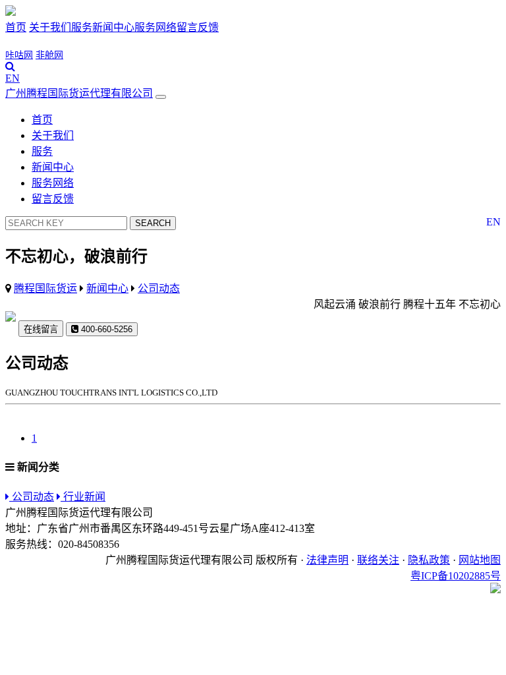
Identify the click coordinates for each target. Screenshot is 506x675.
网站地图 (480, 560)
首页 (15, 27)
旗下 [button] (20, 42)
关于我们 (50, 27)
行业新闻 (83, 496)
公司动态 (159, 288)
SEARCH (153, 223)
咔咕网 (19, 55)
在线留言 (41, 329)
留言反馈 (198, 27)
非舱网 (49, 55)
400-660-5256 (105, 329)
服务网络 (155, 27)
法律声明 (327, 560)
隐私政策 (429, 560)
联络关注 (378, 560)
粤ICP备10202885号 (455, 575)
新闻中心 (113, 27)
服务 (81, 27)
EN (12, 78)
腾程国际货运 (45, 288)
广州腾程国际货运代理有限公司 (79, 93)
